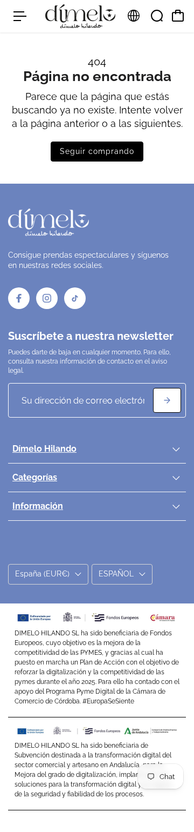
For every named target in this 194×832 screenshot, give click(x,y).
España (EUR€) (42, 573)
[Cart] (178, 16)
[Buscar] (157, 16)
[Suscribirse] (167, 400)
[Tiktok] (75, 298)
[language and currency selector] (134, 16)
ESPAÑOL (116, 573)
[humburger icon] (20, 16)
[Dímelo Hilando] (80, 16)
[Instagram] (47, 298)
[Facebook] (19, 298)
